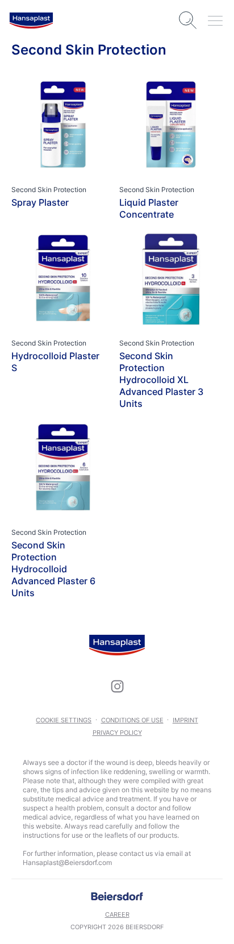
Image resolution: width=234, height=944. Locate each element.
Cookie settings (63, 720)
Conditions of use (132, 720)
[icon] (117, 686)
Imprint (185, 720)
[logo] (31, 20)
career (117, 914)
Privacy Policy (117, 733)
